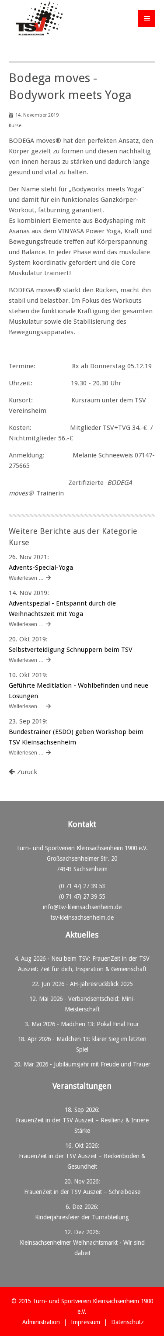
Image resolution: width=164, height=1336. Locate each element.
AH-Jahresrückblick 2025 (101, 983)
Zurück (27, 772)
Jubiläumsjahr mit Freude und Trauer (102, 1064)
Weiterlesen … (26, 578)
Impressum (85, 1322)
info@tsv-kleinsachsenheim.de (82, 906)
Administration (41, 1322)
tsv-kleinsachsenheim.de (82, 917)
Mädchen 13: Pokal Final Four (100, 1024)
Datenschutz (127, 1322)
